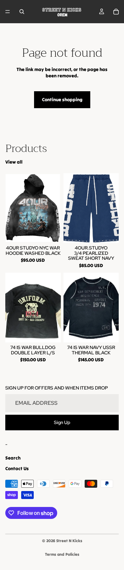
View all (13, 162)
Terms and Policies (62, 554)
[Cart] (116, 11)
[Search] (22, 11)
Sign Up (62, 422)
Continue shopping (62, 100)
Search (13, 458)
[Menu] (7, 11)
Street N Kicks (69, 540)
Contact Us (17, 468)
